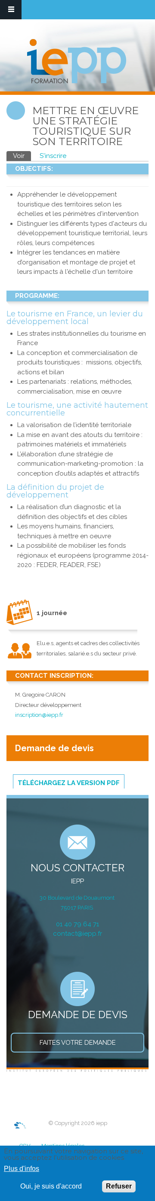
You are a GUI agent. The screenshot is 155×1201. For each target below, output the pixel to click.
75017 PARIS (77, 907)
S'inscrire (53, 156)
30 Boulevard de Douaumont (78, 898)
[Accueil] (76, 62)
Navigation (11, 9)
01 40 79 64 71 (77, 924)
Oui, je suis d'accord (51, 1186)
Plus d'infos (21, 1168)
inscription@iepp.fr (39, 715)
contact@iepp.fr (77, 933)
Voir (22, 156)
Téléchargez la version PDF (69, 783)
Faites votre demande (78, 1042)
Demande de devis (54, 748)
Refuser (119, 1186)
